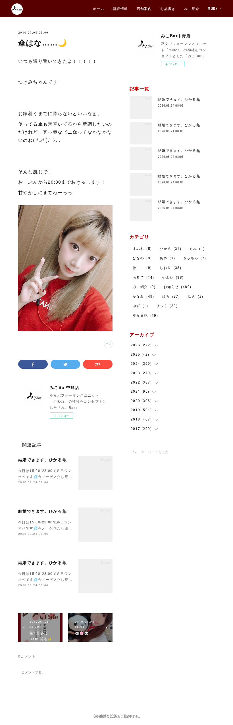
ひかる (170, 248)
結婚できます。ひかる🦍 (42, 459)
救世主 (142, 267)
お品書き (168, 8)
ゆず (140, 305)
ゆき (195, 296)
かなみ (143, 296)
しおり (170, 267)
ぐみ (197, 248)
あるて (143, 277)
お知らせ (178, 286)
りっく (167, 305)
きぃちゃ (194, 257)
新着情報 (120, 8)
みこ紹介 (191, 8)
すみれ (142, 248)
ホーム (98, 8)
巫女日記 (145, 315)
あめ (167, 257)
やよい (173, 277)
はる (171, 296)
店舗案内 (144, 8)
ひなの (142, 257)
